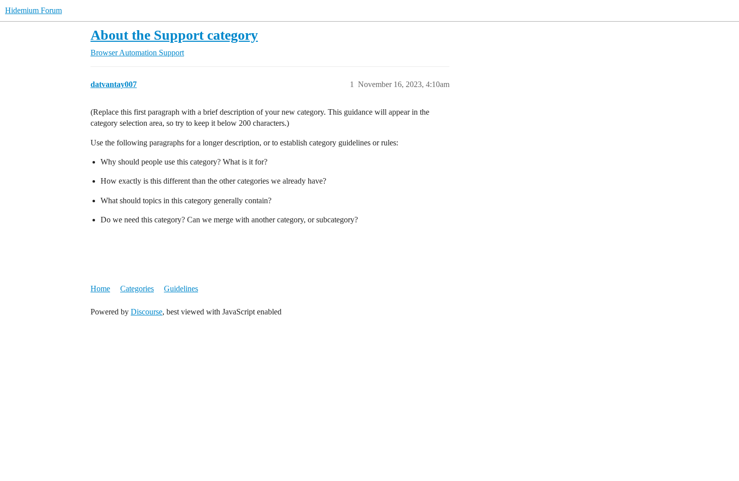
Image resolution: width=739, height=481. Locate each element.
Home (100, 288)
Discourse (146, 311)
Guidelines (181, 288)
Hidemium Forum (33, 10)
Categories (137, 288)
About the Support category (174, 35)
